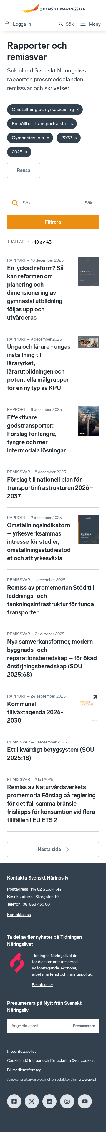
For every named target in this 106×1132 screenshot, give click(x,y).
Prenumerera (84, 1026)
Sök (88, 203)
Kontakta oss (19, 914)
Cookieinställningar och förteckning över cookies (51, 1060)
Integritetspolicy (22, 1051)
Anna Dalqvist (83, 1079)
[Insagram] (67, 1101)
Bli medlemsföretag (24, 1069)
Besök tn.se (42, 984)
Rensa (23, 170)
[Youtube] (85, 1101)
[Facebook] (14, 1101)
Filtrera (53, 222)
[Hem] (53, 8)
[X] (32, 1101)
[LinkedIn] (49, 1101)
